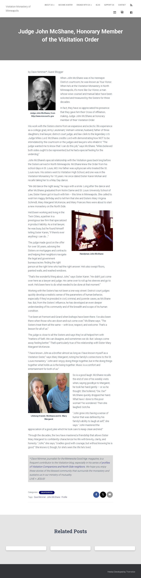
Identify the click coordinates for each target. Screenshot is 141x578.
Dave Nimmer (40, 497)
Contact (122, 5)
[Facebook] (130, 12)
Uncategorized (47, 492)
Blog (98, 5)
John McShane (53, 497)
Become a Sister (66, 5)
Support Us (109, 5)
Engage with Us (83, 5)
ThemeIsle (130, 572)
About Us (49, 5)
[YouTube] (114, 12)
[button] (53, 5)
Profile (64, 497)
